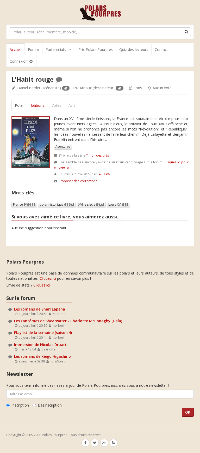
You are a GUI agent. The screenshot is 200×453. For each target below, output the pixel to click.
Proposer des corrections (78, 181)
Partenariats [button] (56, 49)
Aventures (62, 146)
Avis (71, 105)
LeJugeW (103, 174)
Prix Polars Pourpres (95, 49)
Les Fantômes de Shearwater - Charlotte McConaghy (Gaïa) (68, 320)
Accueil (15, 49)
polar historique (56, 204)
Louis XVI (117, 204)
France (23, 204)
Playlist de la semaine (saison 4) (43, 332)
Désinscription (50, 405)
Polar (19, 105)
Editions (37, 105)
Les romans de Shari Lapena (39, 309)
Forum (33, 49)
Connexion (19, 61)
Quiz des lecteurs (133, 49)
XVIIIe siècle (90, 204)
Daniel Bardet (28, 87)
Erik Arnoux (82, 87)
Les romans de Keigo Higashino (42, 356)
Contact (161, 49)
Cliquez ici (48, 278)
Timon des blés (97, 155)
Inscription (20, 405)
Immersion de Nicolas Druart (40, 344)
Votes (56, 105)
